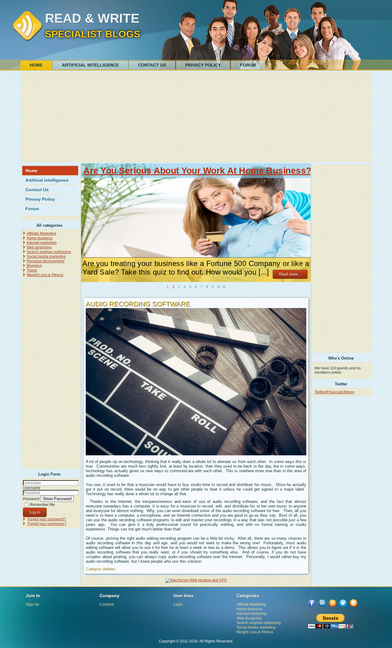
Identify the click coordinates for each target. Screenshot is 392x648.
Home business (40, 238)
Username (31, 488)
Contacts (107, 604)
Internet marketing (42, 243)
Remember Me (42, 505)
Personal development (45, 261)
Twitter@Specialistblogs (334, 392)
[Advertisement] (196, 117)
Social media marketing (46, 256)
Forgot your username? (47, 524)
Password (31, 499)
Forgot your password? (47, 519)
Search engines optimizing (49, 252)
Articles (109, 569)
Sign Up (32, 604)
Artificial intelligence (90, 65)
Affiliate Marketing (41, 233)
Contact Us (152, 65)
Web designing (39, 247)
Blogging (34, 266)
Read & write (92, 18)
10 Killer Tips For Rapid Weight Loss (159, 171)
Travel (32, 270)
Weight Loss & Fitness (45, 275)
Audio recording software (138, 304)
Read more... (290, 274)
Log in (34, 512)
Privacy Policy (203, 65)
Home (36, 65)
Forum (248, 65)
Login (178, 604)
